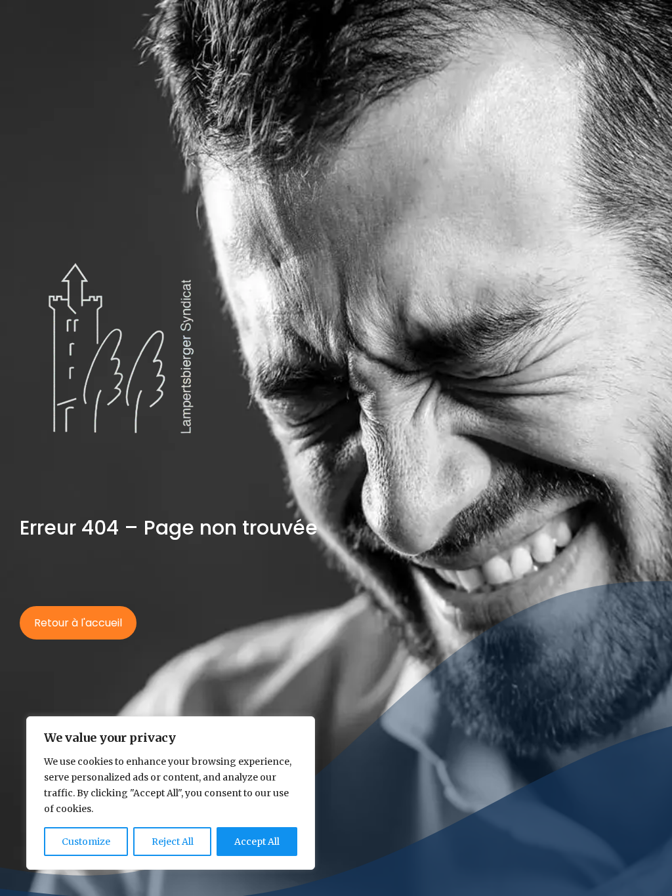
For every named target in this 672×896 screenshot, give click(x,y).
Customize (86, 841)
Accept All (257, 841)
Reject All (173, 841)
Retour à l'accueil (78, 622)
